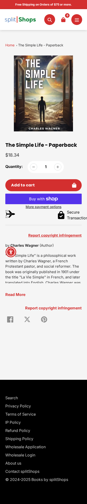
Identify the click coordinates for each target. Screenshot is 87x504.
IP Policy (13, 422)
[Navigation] (76, 19)
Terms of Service (20, 414)
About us (13, 463)
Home (9, 45)
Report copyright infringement (53, 308)
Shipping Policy (19, 438)
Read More (15, 294)
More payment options (43, 207)
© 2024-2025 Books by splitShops (36, 479)
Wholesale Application (25, 446)
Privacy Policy (18, 406)
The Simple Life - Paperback (40, 45)
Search (11, 397)
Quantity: (14, 166)
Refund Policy (17, 430)
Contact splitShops (22, 471)
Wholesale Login (20, 455)
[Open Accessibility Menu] (11, 252)
